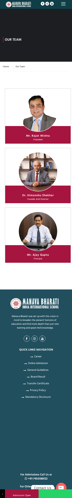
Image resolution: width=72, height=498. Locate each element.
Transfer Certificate (38, 383)
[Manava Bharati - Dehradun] (19, 5)
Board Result (38, 377)
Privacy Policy (38, 390)
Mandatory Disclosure (38, 397)
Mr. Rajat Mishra (38, 136)
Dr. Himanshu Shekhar (38, 195)
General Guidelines (38, 370)
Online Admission (38, 363)
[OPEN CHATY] (61, 488)
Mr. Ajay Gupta (38, 255)
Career (38, 356)
